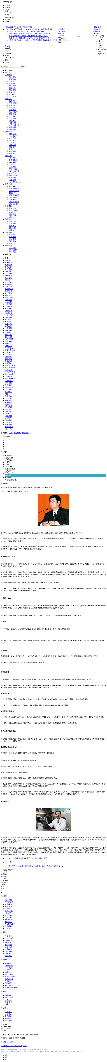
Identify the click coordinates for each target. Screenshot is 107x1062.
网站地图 (96, 34)
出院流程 (12, 118)
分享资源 (8, 245)
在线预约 (8, 70)
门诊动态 (12, 243)
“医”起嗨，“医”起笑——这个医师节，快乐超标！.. (27, 31)
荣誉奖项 (12, 90)
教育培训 (8, 184)
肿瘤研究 (8, 156)
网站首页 (8, 72)
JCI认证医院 (27, 27)
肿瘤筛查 (12, 208)
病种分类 (12, 138)
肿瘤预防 (8, 206)
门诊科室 (12, 234)
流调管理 (12, 129)
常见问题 (12, 127)
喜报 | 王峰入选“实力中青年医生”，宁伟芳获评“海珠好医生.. (31, 34)
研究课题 (12, 162)
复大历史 (12, 81)
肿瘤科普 (12, 178)
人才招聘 (12, 97)
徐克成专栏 (13, 173)
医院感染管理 (14, 191)
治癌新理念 (13, 160)
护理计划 (12, 149)
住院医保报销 (14, 125)
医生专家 (12, 145)
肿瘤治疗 (8, 132)
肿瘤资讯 (8, 219)
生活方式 (12, 213)
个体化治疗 (13, 136)
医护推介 (12, 224)
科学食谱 (12, 215)
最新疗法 (12, 134)
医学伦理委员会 (15, 182)
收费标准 (12, 123)
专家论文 (12, 164)
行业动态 (12, 230)
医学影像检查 (14, 171)
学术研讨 (12, 167)
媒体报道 (12, 228)
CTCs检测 (13, 199)
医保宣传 (12, 241)
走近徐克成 (13, 204)
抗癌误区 (12, 153)
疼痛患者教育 (14, 195)
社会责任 (12, 92)
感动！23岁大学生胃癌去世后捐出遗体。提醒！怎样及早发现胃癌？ (37, 866)
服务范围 (12, 101)
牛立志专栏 (13, 175)
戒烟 (11, 217)
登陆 (95, 27)
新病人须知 (13, 112)
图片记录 (12, 252)
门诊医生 (12, 237)
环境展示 (12, 86)
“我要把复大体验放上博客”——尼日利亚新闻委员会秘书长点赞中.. (33, 40)
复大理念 (12, 79)
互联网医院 (13, 103)
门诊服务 (8, 232)
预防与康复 (13, 210)
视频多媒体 (13, 250)
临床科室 (12, 142)
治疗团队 (12, 140)
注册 (100, 27)
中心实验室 (13, 169)
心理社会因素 (14, 202)
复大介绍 (12, 77)
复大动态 (12, 226)
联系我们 (12, 105)
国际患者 (12, 114)
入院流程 (12, 116)
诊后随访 (12, 121)
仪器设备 (12, 88)
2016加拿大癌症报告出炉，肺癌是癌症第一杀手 (29, 858)
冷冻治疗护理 (14, 188)
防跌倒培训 (13, 197)
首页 (6, 258)
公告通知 (12, 83)
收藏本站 (96, 31)
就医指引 (8, 99)
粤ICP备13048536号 (8, 1042)
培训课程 (12, 186)
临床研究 (12, 158)
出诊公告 (12, 221)
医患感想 (12, 248)
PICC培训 (12, 193)
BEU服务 (12, 151)
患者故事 (12, 147)
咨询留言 (96, 29)
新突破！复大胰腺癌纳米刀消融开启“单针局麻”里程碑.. (29, 38)
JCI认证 (12, 94)
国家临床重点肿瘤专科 (13, 27)
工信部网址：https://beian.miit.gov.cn (14, 1046)
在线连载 (12, 180)
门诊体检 (12, 239)
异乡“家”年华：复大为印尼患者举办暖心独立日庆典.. (28, 36)
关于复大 (8, 75)
